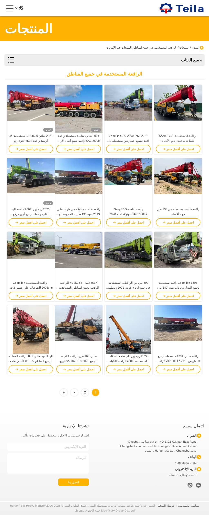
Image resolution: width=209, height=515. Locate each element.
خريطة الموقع (166, 505)
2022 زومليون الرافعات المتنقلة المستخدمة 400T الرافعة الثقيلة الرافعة (128, 361)
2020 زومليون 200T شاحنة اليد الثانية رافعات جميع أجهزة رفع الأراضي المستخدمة (31, 214)
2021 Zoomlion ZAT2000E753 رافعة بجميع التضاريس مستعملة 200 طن (128, 140)
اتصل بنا (73, 482)
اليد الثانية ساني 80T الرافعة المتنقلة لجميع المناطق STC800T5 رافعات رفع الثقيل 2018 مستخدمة (31, 361)
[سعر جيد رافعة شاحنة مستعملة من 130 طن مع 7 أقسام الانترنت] (178, 182)
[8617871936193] (190, 486)
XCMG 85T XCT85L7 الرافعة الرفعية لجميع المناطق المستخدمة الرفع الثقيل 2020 (79, 287)
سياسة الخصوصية (188, 505)
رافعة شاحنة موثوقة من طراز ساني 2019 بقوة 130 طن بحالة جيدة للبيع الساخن (78, 214)
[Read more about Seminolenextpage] (74, 392)
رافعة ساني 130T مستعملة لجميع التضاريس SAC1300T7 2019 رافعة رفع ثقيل (178, 361)
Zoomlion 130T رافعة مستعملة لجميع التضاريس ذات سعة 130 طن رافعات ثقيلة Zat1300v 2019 (178, 287)
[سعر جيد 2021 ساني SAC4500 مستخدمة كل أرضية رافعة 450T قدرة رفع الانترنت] (31, 109)
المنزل (195, 47)
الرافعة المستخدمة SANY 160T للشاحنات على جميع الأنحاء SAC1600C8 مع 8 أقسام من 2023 (178, 140)
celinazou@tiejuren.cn (182, 475)
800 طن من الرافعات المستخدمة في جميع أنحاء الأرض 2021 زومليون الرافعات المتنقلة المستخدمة (128, 287)
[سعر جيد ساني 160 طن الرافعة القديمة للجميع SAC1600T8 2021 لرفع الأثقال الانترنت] (78, 329)
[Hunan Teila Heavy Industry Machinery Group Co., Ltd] (181, 8)
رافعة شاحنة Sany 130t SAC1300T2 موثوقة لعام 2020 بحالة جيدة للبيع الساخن (128, 214)
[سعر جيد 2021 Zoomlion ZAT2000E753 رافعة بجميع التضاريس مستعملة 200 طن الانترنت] (128, 109)
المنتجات (184, 47)
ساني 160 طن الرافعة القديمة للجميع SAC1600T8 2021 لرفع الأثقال (78, 361)
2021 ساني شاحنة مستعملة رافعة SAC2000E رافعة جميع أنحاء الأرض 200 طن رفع (78, 140)
